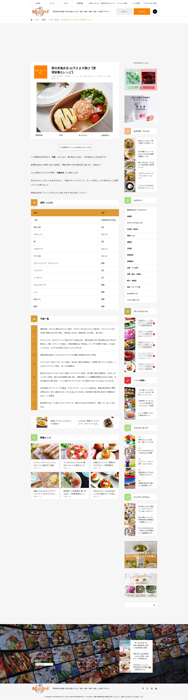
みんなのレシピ (132, 293)
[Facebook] (143, 688)
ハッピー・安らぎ (78, 76)
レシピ (52, 3)
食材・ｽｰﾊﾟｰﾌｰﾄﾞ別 (133, 287)
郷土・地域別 (131, 280)
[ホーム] (31, 20)
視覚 (85, 76)
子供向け (90, 76)
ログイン (124, 11)
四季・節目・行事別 (134, 274)
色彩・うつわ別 (132, 268)
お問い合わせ (39, 656)
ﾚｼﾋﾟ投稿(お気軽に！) (42, 660)
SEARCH (155, 11)
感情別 (129, 242)
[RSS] (156, 688)
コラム (66, 3)
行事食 (109, 76)
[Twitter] (147, 688)
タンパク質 (97, 76)
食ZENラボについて (108, 3)
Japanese (41, 664)
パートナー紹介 (122, 3)
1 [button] (72, 128)
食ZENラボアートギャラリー (137, 210)
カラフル (103, 76)
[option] (75, 107)
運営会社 (56, 652)
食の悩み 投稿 (58, 660)
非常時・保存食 (132, 229)
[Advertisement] (94, 39)
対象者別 (130, 255)
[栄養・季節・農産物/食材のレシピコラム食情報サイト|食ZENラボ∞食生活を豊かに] (40, 11)
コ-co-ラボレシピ (133, 300)
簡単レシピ (131, 235)
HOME (38, 3)
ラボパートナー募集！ (43, 652)
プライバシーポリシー (60, 656)
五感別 (129, 248)
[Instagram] (152, 688)
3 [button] (77, 128)
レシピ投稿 (136, 3)
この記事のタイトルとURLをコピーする (75, 147)
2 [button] (75, 128)
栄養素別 (130, 261)
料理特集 (80, 3)
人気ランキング (94, 3)
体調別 (129, 216)
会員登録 (142, 11)
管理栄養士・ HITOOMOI (63, 76)
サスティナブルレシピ (134, 223)
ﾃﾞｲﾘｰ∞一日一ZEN (150, 3)
